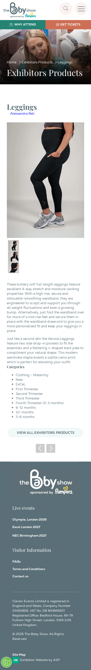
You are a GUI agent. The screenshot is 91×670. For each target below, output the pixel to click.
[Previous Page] (40, 448)
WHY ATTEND (25, 24)
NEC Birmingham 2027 (29, 535)
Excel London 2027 (26, 527)
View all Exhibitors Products (45, 433)
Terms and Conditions (28, 569)
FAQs (16, 561)
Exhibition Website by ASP (40, 660)
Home (11, 62)
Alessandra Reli (22, 113)
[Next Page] (50, 448)
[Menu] (81, 8)
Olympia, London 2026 (29, 519)
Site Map (19, 655)
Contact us (20, 576)
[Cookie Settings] (6, 662)
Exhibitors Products (37, 62)
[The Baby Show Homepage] (19, 10)
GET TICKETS (70, 24)
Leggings (65, 62)
